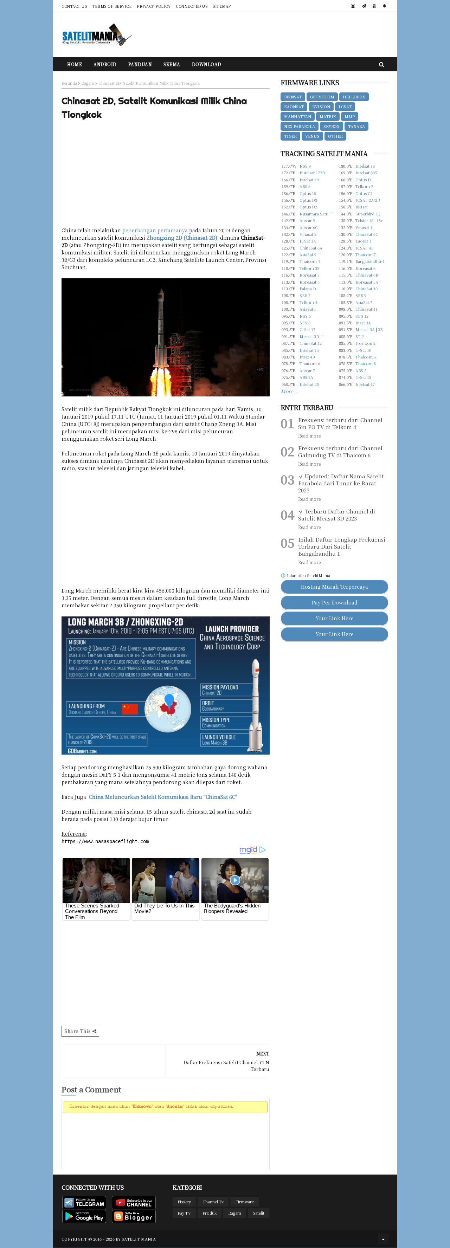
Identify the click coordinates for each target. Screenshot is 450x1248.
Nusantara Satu (314, 213)
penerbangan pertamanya (155, 230)
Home (74, 64)
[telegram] (363, 6)
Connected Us (191, 6)
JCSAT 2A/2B (367, 200)
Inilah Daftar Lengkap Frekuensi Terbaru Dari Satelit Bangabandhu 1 (341, 546)
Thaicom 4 (310, 261)
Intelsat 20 (309, 384)
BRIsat (361, 206)
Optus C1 (364, 193)
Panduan (140, 64)
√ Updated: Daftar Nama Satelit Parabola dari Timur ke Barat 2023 (341, 483)
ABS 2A (306, 377)
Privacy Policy (154, 6)
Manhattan (297, 116)
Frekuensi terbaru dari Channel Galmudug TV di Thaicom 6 (340, 452)
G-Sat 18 (363, 377)
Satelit (258, 1213)
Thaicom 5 (365, 357)
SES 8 (305, 322)
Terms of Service (111, 6)
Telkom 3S (310, 268)
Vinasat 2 (308, 234)
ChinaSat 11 (366, 309)
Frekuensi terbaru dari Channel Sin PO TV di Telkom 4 (340, 423)
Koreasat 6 (365, 268)
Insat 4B (307, 357)
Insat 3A (363, 322)
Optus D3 (308, 200)
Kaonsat (294, 106)
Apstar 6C (309, 227)
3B (380, 329)
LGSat (345, 106)
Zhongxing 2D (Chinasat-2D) (182, 237)
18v (380, 220)
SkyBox (331, 126)
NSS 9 (305, 166)
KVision (321, 106)
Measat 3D (309, 336)
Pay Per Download (335, 602)
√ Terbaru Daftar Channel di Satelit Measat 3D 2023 (336, 515)
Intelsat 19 (309, 179)
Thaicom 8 (365, 363)
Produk (209, 1213)
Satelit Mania (139, 1239)
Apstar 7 (307, 370)
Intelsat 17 (365, 384)
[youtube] (374, 6)
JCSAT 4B (364, 248)
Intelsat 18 (365, 166)
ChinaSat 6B (366, 275)
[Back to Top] (383, 1239)
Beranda (69, 83)
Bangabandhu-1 (370, 261)
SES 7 (305, 295)
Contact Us (74, 6)
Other (335, 136)
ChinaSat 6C (366, 234)
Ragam (87, 83)
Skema (171, 64)
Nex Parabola (299, 126)
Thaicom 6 (310, 363)
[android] (384, 6)
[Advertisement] (260, 34)
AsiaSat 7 (363, 302)
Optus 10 (308, 193)
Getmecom (322, 96)
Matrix (328, 116)
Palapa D (308, 288)
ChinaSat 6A (311, 248)
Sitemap (222, 6)
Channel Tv (213, 1201)
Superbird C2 (367, 213)
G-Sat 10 (363, 350)
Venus (312, 136)
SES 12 (361, 316)
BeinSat (293, 96)
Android (105, 64)
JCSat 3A (308, 241)
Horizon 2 (365, 343)
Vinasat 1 (363, 227)
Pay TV (184, 1213)
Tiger (290, 136)
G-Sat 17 (307, 329)
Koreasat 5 (310, 282)
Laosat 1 (363, 241)
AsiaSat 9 (308, 254)
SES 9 (360, 295)
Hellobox (354, 96)
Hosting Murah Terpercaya (334, 586)
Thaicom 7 (365, 254)
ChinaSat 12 (311, 343)
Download (206, 64)
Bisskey (184, 1201)
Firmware (244, 1201)
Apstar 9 (307, 220)
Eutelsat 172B (312, 172)
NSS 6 (305, 316)
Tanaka (356, 126)
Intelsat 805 (366, 172)
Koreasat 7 (310, 275)
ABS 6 (305, 186)
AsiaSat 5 (308, 309)
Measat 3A (365, 329)
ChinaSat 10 (366, 288)
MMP (350, 116)
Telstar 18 (364, 220)
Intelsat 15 (309, 350)
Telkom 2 (364, 186)
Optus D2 (308, 206)
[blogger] (353, 6)
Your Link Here (335, 618)
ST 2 (359, 336)
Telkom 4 (308, 302)
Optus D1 (364, 179)
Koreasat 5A (366, 282)
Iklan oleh (308, 575)
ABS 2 (360, 370)
